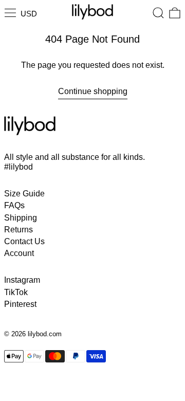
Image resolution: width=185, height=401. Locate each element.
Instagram (22, 280)
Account (19, 253)
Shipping (20, 217)
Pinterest (20, 304)
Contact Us (24, 241)
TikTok (16, 292)
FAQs (14, 205)
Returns (18, 229)
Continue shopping (92, 91)
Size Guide (24, 193)
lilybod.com (45, 334)
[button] (158, 13)
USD (29, 13)
